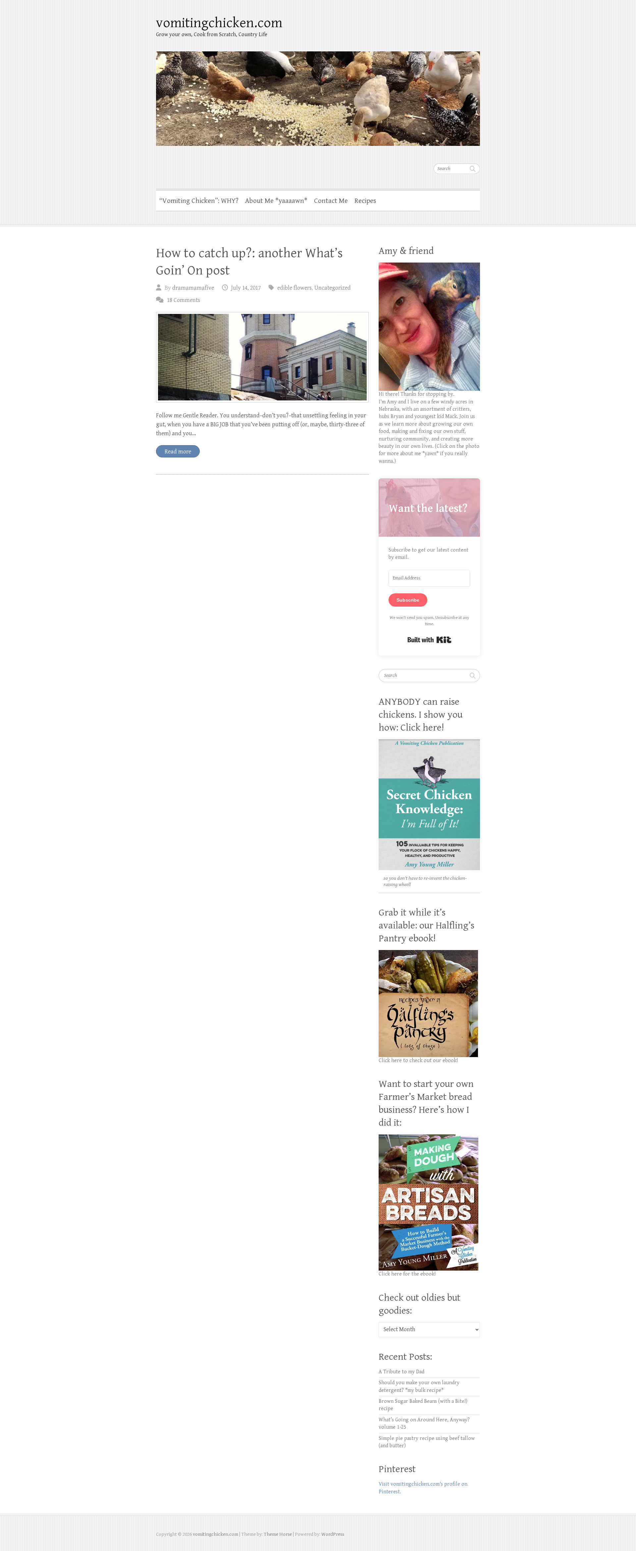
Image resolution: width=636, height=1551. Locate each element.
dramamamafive (193, 287)
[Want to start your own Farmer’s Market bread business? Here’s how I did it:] (428, 1138)
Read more (178, 451)
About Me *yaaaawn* (276, 201)
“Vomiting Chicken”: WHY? (198, 201)
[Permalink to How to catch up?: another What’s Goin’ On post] (262, 357)
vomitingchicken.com (219, 23)
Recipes (365, 201)
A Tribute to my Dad (401, 1372)
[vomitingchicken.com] (318, 94)
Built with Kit (429, 640)
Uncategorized (332, 287)
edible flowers (294, 287)
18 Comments (183, 300)
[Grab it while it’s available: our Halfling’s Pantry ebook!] (428, 953)
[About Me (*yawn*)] (429, 266)
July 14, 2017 (246, 287)
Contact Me (331, 201)
